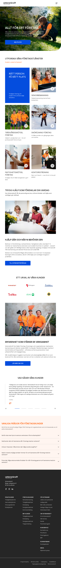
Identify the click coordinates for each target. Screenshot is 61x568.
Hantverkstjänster (10, 502)
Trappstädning (27, 524)
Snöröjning (26, 505)
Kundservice (44, 527)
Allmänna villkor (35, 561)
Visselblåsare (52, 561)
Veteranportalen (45, 510)
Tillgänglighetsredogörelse (39, 564)
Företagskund (44, 535)
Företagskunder (28, 497)
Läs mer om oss (17, 363)
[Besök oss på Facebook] (6, 489)
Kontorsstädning (27, 510)
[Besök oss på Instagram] (9, 489)
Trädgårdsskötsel (28, 502)
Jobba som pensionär (46, 499)
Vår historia (43, 519)
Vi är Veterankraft (45, 516)
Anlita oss (18, 42)
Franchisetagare (45, 524)
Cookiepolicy (44, 561)
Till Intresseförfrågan (17, 263)
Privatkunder (9, 497)
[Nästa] (55, 408)
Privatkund (43, 532)
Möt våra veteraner (46, 505)
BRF (41, 538)
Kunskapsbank (44, 544)
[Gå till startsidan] (9, 3)
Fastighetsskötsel (28, 507)
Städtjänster (9, 507)
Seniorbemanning (28, 499)
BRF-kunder (26, 513)
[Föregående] (6, 408)
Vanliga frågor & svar (46, 507)
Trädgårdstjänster (10, 499)
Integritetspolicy (24, 561)
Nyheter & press (45, 550)
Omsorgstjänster (10, 505)
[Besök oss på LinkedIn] (12, 489)
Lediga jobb (43, 502)
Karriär (42, 521)
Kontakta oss (44, 530)
